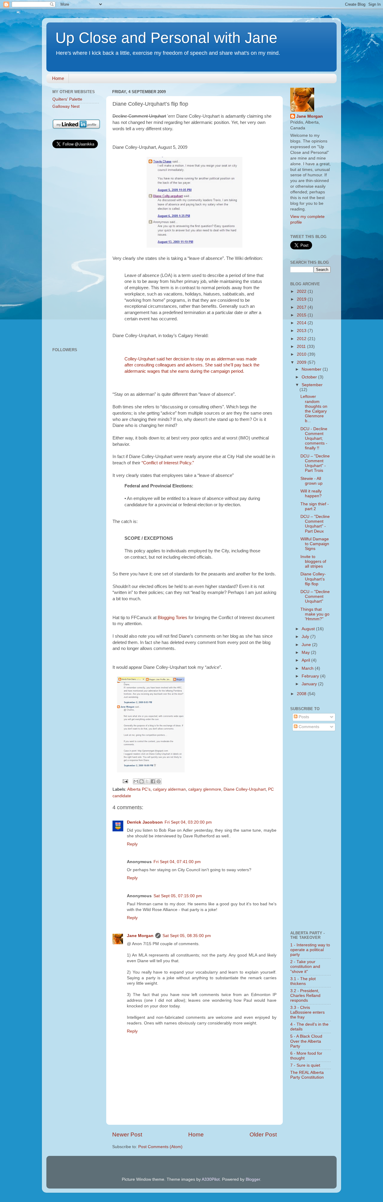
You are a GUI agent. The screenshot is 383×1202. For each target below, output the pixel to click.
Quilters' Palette (67, 99)
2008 (302, 694)
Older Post (263, 1134)
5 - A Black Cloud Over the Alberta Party (306, 1041)
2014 (302, 323)
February (311, 676)
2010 (302, 354)
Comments (308, 726)
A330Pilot (211, 1179)
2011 (302, 346)
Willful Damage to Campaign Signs (314, 544)
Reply (132, 844)
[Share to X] (147, 781)
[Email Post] (125, 781)
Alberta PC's (139, 789)
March (308, 668)
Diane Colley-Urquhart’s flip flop (313, 579)
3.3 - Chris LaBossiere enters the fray (307, 1012)
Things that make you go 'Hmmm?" (314, 614)
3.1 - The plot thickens (303, 981)
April (306, 660)
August (309, 629)
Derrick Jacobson (145, 822)
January (310, 684)
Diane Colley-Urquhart (245, 789)
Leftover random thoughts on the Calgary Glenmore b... (313, 408)
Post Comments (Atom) (160, 1147)
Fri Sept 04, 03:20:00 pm (188, 822)
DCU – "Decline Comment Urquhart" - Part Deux (315, 523)
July (306, 636)
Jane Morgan (140, 935)
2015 (302, 315)
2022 (302, 291)
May (306, 652)
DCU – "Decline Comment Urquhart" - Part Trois (315, 463)
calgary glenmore (204, 789)
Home (58, 78)
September (312, 385)
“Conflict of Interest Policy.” (168, 462)
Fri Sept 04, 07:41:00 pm (177, 862)
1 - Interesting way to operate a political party (310, 950)
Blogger (253, 1179)
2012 (302, 339)
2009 (302, 362)
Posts (303, 717)
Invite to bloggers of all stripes (313, 561)
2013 (302, 330)
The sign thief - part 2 (314, 506)
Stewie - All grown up (311, 481)
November (312, 369)
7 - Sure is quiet (305, 1065)
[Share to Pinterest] (159, 781)
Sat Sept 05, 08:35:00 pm (186, 935)
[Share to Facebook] (153, 781)
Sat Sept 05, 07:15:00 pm (177, 896)
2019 (302, 299)
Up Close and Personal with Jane (166, 37)
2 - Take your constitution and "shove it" (305, 967)
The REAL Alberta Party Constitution (307, 1075)
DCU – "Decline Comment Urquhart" (315, 596)
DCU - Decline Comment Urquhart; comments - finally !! (313, 439)
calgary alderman (169, 789)
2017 (302, 307)
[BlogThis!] (142, 781)
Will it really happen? (311, 493)
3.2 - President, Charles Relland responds (305, 996)
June (307, 644)
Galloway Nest (66, 106)
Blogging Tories (173, 617)
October (310, 377)
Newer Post (127, 1134)
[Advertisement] (75, 249)
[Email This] (136, 781)
